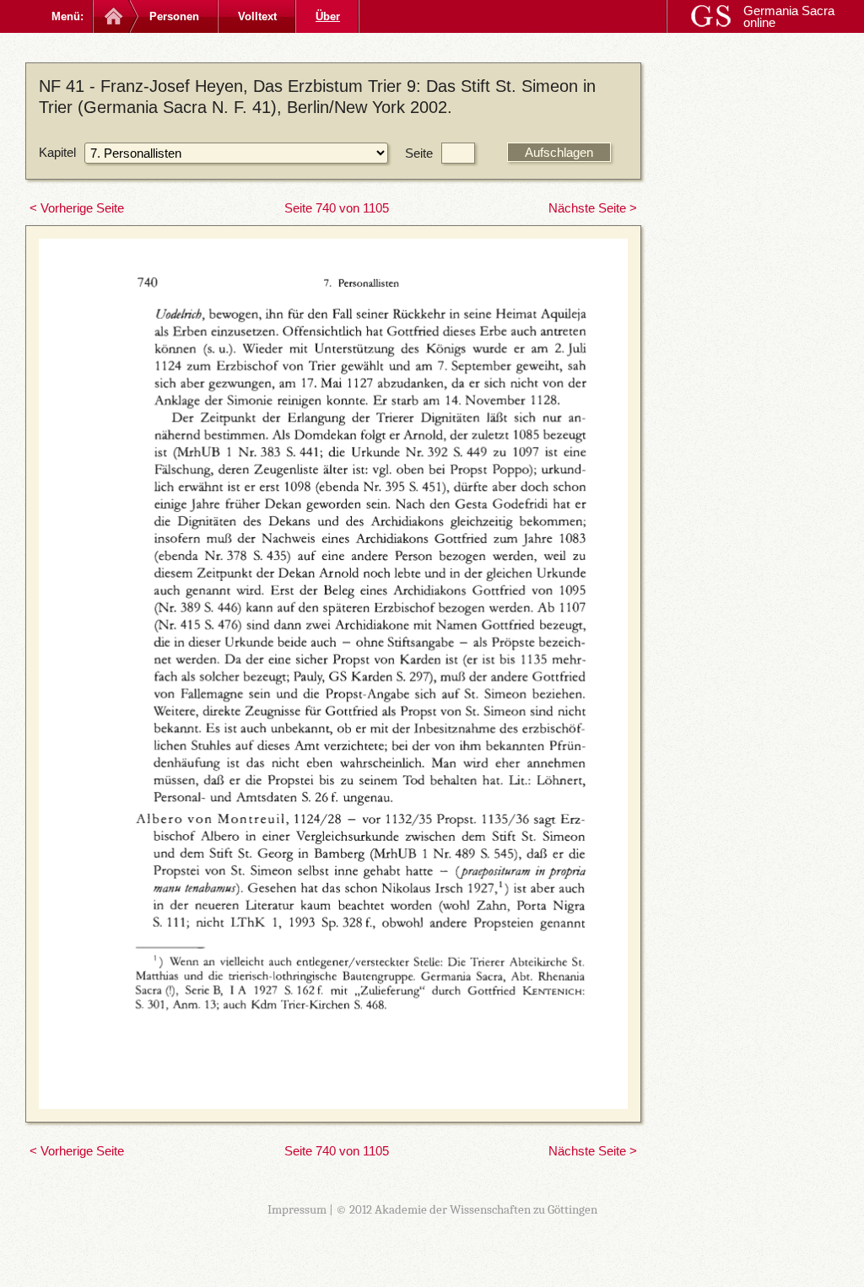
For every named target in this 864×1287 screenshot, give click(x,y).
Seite (419, 153)
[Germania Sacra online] (112, 16)
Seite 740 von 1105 (336, 208)
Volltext (257, 16)
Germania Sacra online (788, 16)
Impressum (297, 1209)
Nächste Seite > (592, 208)
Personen (174, 16)
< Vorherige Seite (77, 208)
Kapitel (57, 152)
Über (328, 16)
